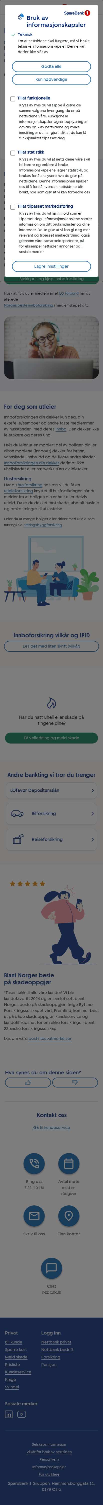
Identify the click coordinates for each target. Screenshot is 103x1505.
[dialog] (51, 141)
